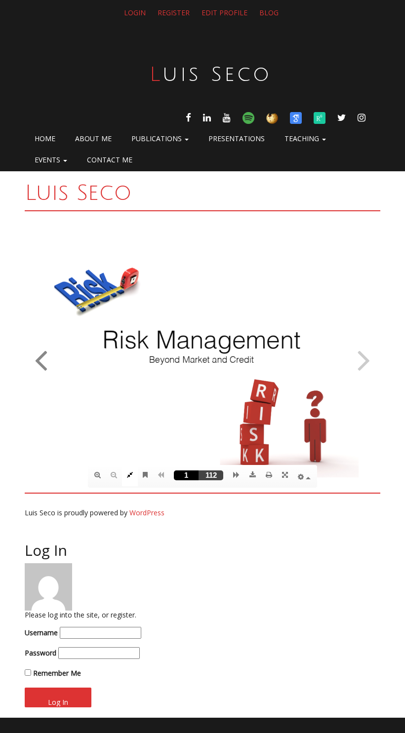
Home (45, 138)
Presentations (236, 138)
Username (41, 632)
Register (174, 12)
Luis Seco (211, 74)
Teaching (302, 138)
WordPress (146, 512)
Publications (157, 138)
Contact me (109, 159)
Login (135, 12)
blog (269, 12)
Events (48, 159)
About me (93, 138)
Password (40, 653)
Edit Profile (224, 12)
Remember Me (56, 673)
